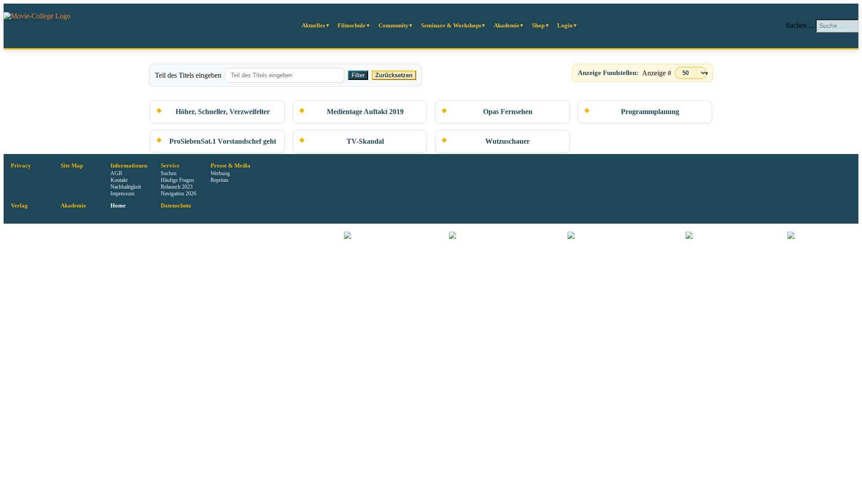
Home (118, 206)
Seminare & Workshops (451, 25)
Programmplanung (650, 111)
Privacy (21, 166)
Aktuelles (313, 25)
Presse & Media (231, 166)
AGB (116, 173)
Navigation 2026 (178, 193)
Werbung (220, 173)
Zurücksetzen (394, 75)
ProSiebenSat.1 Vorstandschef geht (222, 141)
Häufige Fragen (177, 180)
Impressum (122, 193)
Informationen (128, 166)
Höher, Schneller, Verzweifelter (223, 111)
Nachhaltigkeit (125, 187)
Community (393, 25)
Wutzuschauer (507, 141)
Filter (358, 75)
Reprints (220, 180)
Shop (538, 25)
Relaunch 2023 (177, 187)
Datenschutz (176, 206)
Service (170, 166)
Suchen (168, 173)
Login (564, 25)
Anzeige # (656, 73)
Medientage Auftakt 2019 (365, 111)
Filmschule (351, 25)
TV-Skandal (365, 141)
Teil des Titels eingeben (188, 75)
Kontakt (119, 180)
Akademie (506, 25)
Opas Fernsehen (507, 111)
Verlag (19, 206)
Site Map (72, 166)
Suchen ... (800, 25)
